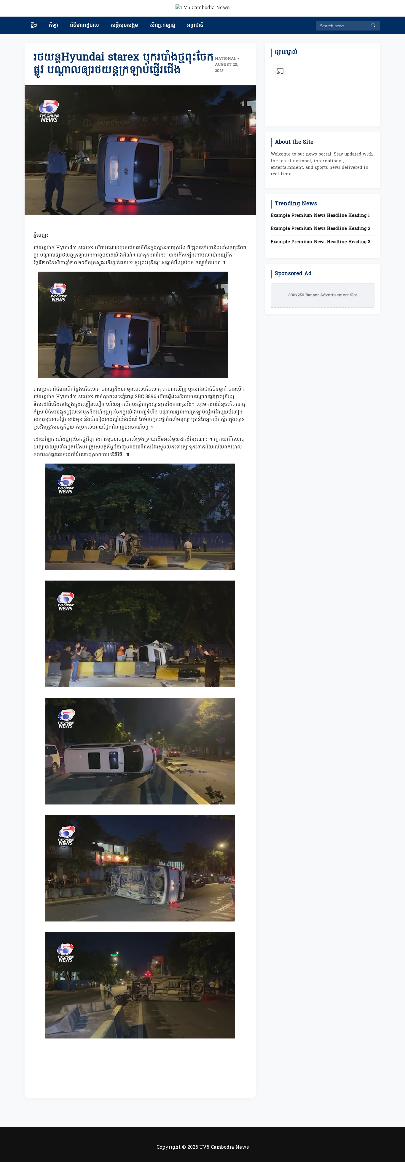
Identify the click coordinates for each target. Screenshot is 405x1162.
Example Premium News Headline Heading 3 (320, 242)
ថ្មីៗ (34, 25)
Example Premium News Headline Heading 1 (320, 216)
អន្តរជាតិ (195, 25)
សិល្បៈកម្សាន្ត (162, 25)
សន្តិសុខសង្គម (124, 25)
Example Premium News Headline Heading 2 (320, 229)
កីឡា (53, 25)
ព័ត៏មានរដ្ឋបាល (84, 25)
